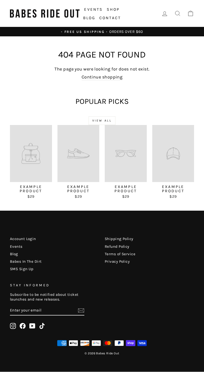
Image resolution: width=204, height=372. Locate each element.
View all (102, 120)
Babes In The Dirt (26, 261)
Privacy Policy (117, 261)
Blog (89, 17)
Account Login (23, 239)
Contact (110, 17)
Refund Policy (117, 246)
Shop (113, 9)
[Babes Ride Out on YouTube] (32, 326)
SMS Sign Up (22, 269)
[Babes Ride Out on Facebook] (23, 326)
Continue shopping (102, 77)
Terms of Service (120, 254)
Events (93, 9)
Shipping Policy (119, 239)
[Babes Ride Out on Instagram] (13, 326)
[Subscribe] (81, 310)
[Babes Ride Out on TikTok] (42, 326)
